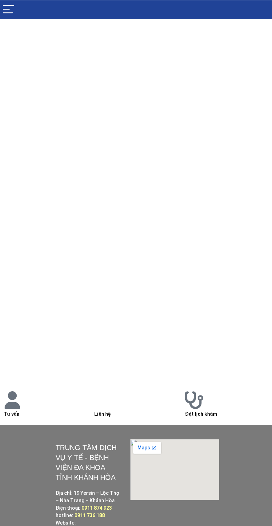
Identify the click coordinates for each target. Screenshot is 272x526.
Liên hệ (102, 414)
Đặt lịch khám (201, 414)
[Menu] (8, 9)
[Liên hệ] (103, 400)
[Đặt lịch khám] (194, 400)
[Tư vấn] (12, 400)
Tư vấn (11, 414)
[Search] (261, 9)
